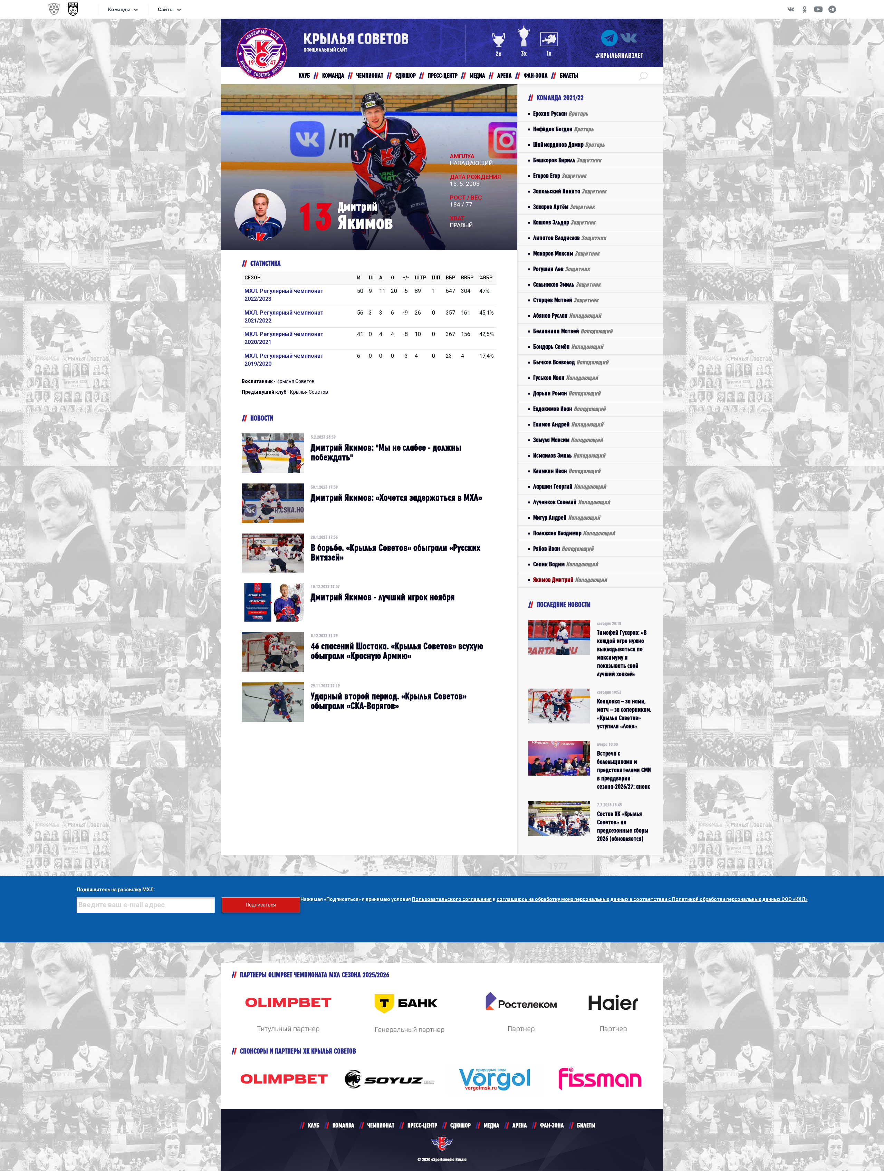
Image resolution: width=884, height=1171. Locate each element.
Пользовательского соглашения (452, 899)
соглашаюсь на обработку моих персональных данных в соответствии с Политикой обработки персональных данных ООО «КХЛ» (652, 899)
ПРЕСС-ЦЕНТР (422, 1125)
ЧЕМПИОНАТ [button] (369, 75)
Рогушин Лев (561, 269)
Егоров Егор (559, 175)
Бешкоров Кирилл (567, 160)
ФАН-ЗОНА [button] (536, 75)
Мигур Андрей (566, 517)
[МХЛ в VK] (791, 9)
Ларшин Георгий (569, 486)
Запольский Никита (569, 191)
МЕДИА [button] (477, 75)
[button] (643, 75)
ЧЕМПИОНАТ (380, 1125)
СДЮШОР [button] (405, 75)
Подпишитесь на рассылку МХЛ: (116, 889)
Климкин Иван (566, 471)
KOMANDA (343, 1125)
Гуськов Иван (565, 377)
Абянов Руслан (567, 315)
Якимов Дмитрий (570, 579)
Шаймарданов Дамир (569, 144)
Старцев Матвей (565, 300)
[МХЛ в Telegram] (832, 9)
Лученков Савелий (571, 502)
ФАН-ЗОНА (552, 1125)
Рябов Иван (563, 548)
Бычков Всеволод (570, 362)
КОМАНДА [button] (333, 75)
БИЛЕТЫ (586, 1125)
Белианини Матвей (573, 331)
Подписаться (261, 905)
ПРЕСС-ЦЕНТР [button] (443, 75)
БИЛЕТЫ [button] (569, 75)
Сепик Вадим (565, 564)
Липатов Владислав (569, 237)
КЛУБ (313, 1125)
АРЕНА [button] (504, 75)
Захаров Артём (564, 206)
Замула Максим (568, 439)
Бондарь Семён (568, 346)
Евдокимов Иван (569, 408)
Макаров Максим (566, 253)
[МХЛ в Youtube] (818, 9)
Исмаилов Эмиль (569, 455)
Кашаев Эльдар (564, 222)
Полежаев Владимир (574, 533)
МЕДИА (491, 1125)
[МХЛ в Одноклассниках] (804, 9)
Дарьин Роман (566, 393)
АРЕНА (519, 1125)
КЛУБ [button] (304, 75)
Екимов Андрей (568, 424)
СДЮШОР (460, 1125)
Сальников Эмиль (566, 284)
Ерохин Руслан (560, 113)
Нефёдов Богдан (563, 129)
